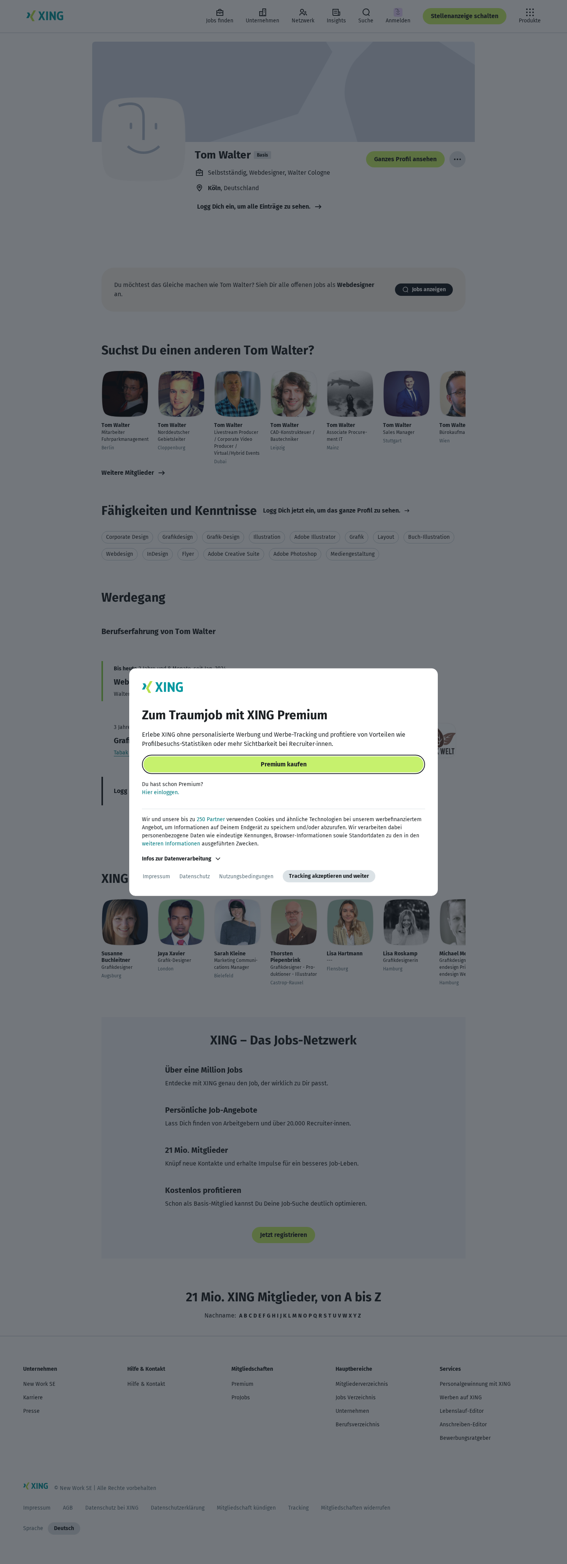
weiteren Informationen (171, 843)
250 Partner (211, 819)
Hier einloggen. (160, 792)
